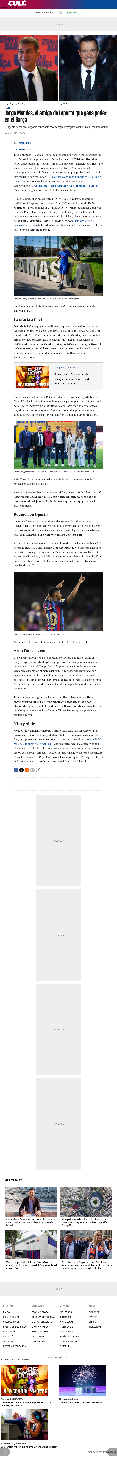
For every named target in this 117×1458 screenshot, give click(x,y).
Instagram (95, 1326)
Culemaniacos (11, 1321)
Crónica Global (41, 1312)
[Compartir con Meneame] (27, 770)
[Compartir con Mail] (32, 770)
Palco (7, 108)
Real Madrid (10, 1331)
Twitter (93, 1316)
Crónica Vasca (40, 1326)
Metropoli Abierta (42, 1321)
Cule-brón (9, 1336)
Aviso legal (66, 1321)
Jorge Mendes (25, 143)
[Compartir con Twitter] (21, 770)
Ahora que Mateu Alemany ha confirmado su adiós (65, 185)
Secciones (9, 1341)
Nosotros (66, 1312)
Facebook (94, 1312)
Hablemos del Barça (14, 1326)
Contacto (66, 1316)
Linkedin (93, 1321)
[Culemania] (61, 3)
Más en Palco (14, 1180)
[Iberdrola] (72, 12)
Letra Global (39, 1341)
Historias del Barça (14, 1346)
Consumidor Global (43, 1316)
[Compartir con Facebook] (16, 770)
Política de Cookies (71, 1336)
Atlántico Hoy (40, 1331)
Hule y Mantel (40, 1336)
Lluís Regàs (19, 149)
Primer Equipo (11, 1316)
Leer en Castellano (9, 7)
